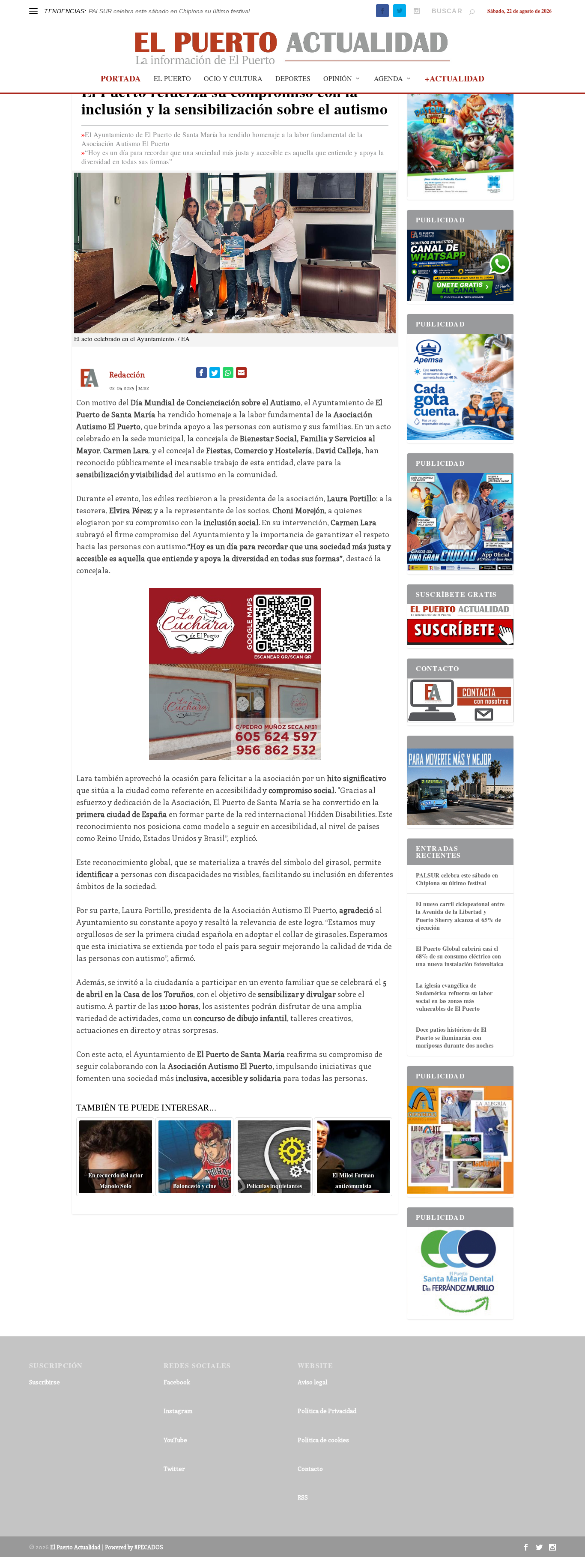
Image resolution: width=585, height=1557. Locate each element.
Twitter (174, 1468)
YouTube (175, 1440)
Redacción (127, 374)
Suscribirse (44, 1382)
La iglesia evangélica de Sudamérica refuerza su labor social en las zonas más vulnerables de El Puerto (454, 997)
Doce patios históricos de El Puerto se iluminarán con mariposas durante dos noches (454, 1037)
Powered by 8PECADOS (134, 1547)
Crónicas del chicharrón (121, 11)
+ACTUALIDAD (454, 79)
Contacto (310, 1468)
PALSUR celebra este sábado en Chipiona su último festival (457, 879)
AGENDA (388, 79)
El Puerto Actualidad (75, 1547)
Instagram (178, 1411)
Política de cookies (323, 1440)
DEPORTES (292, 79)
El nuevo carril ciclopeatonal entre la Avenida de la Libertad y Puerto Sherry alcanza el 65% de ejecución (460, 915)
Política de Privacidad (327, 1411)
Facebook (177, 1382)
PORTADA (121, 79)
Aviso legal (312, 1382)
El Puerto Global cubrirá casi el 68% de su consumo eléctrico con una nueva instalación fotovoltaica (460, 956)
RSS (303, 1497)
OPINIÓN (337, 79)
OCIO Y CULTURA (233, 79)
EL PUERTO (172, 79)
